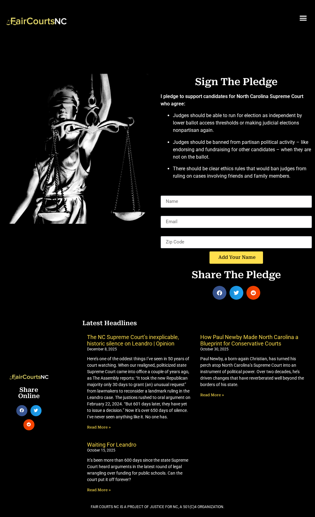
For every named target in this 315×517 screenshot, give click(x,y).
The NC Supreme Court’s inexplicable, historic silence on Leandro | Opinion (133, 340)
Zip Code (170, 233)
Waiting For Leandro (111, 444)
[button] (303, 18)
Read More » (99, 427)
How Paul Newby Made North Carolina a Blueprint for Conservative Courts (249, 340)
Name (167, 193)
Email (167, 213)
